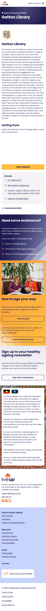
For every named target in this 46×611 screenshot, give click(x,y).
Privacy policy (7, 596)
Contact (5, 563)
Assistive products (9, 536)
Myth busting (7, 516)
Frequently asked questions (13, 523)
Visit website (23, 167)
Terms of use (7, 592)
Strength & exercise (10, 540)
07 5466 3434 (14, 180)
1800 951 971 (21, 244)
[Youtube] (10, 500)
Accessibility (7, 601)
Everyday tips (7, 533)
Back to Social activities (15, 13)
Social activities (8, 543)
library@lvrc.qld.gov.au (18, 185)
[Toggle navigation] (35, 3)
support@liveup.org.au (29, 254)
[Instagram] (6, 500)
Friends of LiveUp (9, 557)
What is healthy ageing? (12, 512)
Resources (6, 529)
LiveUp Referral (8, 605)
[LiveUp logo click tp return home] (5, 3)
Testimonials (7, 553)
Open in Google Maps (18, 198)
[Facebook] (3, 500)
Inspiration (6, 519)
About (4, 550)
